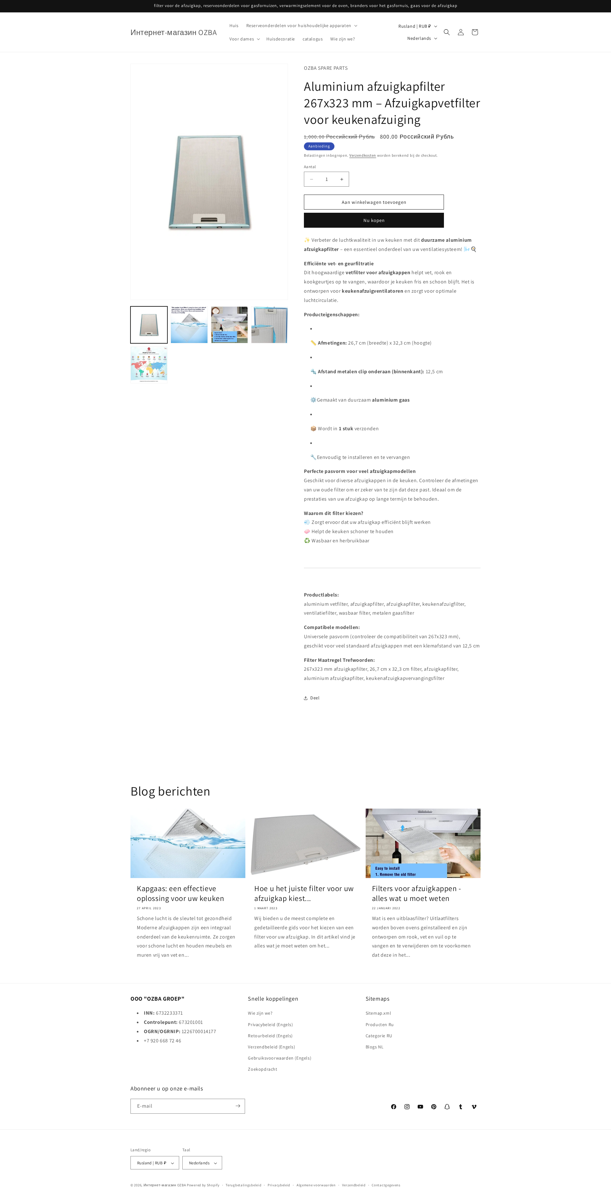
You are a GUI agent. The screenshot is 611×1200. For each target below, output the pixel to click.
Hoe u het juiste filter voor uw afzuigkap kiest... (304, 893)
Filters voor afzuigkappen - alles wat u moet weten (416, 893)
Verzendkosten (362, 155)
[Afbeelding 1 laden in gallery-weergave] (148, 324)
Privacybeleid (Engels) (270, 1024)
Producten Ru (380, 1024)
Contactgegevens (386, 1185)
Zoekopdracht (262, 1069)
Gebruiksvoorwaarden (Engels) (279, 1058)
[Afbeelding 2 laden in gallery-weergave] (189, 324)
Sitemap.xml (378, 1013)
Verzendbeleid (354, 1185)
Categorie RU (379, 1036)
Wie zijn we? (260, 1013)
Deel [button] (315, 698)
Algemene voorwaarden (316, 1185)
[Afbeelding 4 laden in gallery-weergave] (269, 324)
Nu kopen (374, 220)
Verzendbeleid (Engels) (271, 1047)
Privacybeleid (279, 1185)
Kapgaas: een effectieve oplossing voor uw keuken (180, 893)
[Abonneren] (238, 1105)
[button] (301, 25)
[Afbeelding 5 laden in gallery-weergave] (148, 364)
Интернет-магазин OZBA (165, 1185)
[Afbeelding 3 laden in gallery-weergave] (229, 324)
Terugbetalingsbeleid (243, 1185)
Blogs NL (375, 1047)
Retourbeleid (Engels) (270, 1036)
